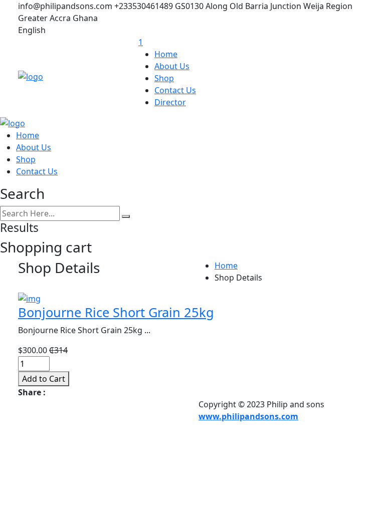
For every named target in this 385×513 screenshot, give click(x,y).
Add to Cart (43, 378)
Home (165, 54)
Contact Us (175, 90)
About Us (171, 66)
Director (170, 102)
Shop (164, 78)
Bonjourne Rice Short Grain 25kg (116, 312)
